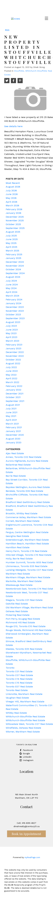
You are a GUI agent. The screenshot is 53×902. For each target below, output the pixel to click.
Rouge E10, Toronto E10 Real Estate (25, 626)
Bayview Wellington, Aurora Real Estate (28, 487)
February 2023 (14, 344)
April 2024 (11, 292)
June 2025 (12, 239)
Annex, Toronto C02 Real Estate (23, 457)
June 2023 (12, 329)
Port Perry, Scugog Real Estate (23, 618)
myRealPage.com (32, 857)
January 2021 (13, 431)
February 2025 (14, 254)
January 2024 (13, 303)
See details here (13, 126)
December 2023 (15, 307)
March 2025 (12, 250)
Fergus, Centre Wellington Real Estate (27, 532)
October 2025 (13, 224)
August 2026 (13, 186)
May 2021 (11, 416)
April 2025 (11, 247)
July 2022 (11, 367)
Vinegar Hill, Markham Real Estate (25, 701)
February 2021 (14, 427)
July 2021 (11, 408)
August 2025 (13, 231)
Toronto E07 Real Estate (19, 686)
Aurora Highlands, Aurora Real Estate (27, 460)
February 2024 (14, 299)
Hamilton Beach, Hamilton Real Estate (27, 543)
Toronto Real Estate (17, 690)
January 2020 (13, 442)
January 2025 (13, 258)
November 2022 (15, 356)
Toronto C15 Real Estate (19, 682)
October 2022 (13, 359)
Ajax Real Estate (15, 453)
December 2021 (14, 393)
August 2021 (13, 404)
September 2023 (15, 318)
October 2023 (13, 314)
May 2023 (11, 333)
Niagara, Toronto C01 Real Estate (24, 600)
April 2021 (11, 419)
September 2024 (15, 273)
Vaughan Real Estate (17, 697)
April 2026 (11, 201)
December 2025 (15, 216)
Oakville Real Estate (17, 603)
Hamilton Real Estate (17, 547)
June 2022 (12, 371)
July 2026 (11, 190)
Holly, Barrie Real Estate (19, 558)
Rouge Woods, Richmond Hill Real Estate (28, 630)
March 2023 (12, 340)
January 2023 (13, 348)
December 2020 (15, 434)
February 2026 (14, 209)
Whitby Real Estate (16, 712)
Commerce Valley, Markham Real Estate (28, 517)
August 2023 (13, 322)
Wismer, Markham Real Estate (23, 731)
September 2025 (15, 228)
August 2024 (13, 276)
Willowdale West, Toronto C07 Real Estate (29, 724)
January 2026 (13, 213)
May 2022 (11, 374)
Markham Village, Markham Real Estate (28, 577)
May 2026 (11, 198)
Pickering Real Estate (17, 615)
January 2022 (13, 389)
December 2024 (15, 262)
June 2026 (12, 194)
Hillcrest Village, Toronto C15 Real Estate (28, 554)
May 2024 (11, 288)
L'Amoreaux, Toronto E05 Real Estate (26, 566)
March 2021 (12, 423)
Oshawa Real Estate (17, 611)
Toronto (10, 667)
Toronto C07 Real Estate (19, 675)
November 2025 (15, 220)
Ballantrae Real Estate (18, 464)
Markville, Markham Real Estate (24, 581)
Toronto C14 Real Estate (19, 678)
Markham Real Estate (18, 573)
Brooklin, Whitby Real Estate (21, 513)
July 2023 (11, 325)
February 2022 (14, 386)
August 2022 (13, 363)
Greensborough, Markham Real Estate (27, 539)
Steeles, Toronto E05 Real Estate (24, 649)
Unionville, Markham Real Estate (24, 694)
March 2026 (12, 205)
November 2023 (15, 310)
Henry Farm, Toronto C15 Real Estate (26, 551)
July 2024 (11, 280)
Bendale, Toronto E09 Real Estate (24, 491)
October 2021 (13, 397)
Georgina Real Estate (17, 536)
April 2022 (11, 378)
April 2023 (11, 337)
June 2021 (11, 412)
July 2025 (11, 235)
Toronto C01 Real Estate (19, 671)
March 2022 (12, 382)
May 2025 (11, 243)
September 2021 (15, 401)
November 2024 (15, 265)
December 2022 (15, 352)
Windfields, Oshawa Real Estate (23, 727)
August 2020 (13, 438)
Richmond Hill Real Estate (20, 622)
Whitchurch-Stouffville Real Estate (25, 716)
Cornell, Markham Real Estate (22, 521)
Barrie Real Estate (16, 475)
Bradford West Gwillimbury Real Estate (28, 502)
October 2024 (13, 269)
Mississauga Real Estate (19, 585)
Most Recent (13, 183)
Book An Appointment (26, 834)
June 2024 (12, 284)
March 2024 (12, 295)
